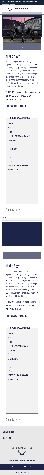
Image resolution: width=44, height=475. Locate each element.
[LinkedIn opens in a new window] (13, 466)
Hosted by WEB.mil (22, 472)
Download (12, 106)
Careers (7, 438)
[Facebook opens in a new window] (24, 466)
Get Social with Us (22, 448)
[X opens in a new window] (19, 466)
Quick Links (8, 432)
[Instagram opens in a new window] (30, 466)
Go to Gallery (13, 209)
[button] (9, 4)
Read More (12, 169)
